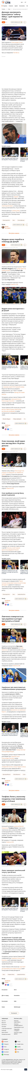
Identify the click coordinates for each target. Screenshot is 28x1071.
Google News (20, 1044)
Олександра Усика (16, 42)
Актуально (4, 989)
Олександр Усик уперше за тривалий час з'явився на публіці (13, 472)
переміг (16, 196)
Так (25, 1069)
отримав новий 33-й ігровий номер (13, 387)
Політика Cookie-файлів (18, 1033)
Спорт (9, 9)
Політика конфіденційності (18, 1024)
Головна (3, 9)
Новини (11, 5)
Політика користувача (17, 1021)
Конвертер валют (6, 1034)
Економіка (22, 5)
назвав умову (16, 210)
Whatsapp (6, 1054)
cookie (11, 1069)
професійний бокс (21, 594)
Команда (4, 1030)
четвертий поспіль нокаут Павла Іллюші (14, 767)
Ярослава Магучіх (6, 774)
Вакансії (4, 1022)
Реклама (4, 1026)
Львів (3, 1007)
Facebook (6, 1052)
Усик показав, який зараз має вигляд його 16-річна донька (10, 159)
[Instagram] (6, 429)
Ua (21, 2)
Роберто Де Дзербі (17, 419)
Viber (5, 1046)
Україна (5, 6)
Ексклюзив (5, 1001)
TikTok (18, 1041)
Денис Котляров (7, 227)
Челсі (25, 419)
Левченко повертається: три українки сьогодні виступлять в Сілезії (10, 367)
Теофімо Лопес (11, 974)
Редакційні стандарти (16, 1030)
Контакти (4, 1024)
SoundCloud (20, 1049)
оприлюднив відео (7, 206)
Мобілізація (17, 1007)
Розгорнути (14, 1013)
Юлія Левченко (16, 774)
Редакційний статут (19, 1027)
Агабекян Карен (7, 426)
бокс (14, 220)
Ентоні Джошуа (21, 220)
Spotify (18, 1046)
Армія (16, 5)
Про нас (4, 1020)
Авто (15, 989)
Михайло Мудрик (6, 419)
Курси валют (5, 1032)
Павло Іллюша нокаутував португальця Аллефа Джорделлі (14, 583)
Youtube (6, 1041)
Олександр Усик (6, 220)
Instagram (6, 1049)
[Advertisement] (14, 72)
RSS (18, 1052)
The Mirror (16, 52)
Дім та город (5, 995)
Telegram (6, 1044)
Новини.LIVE (14, 284)
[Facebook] (8, 429)
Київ (15, 1001)
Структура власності (7, 1028)
